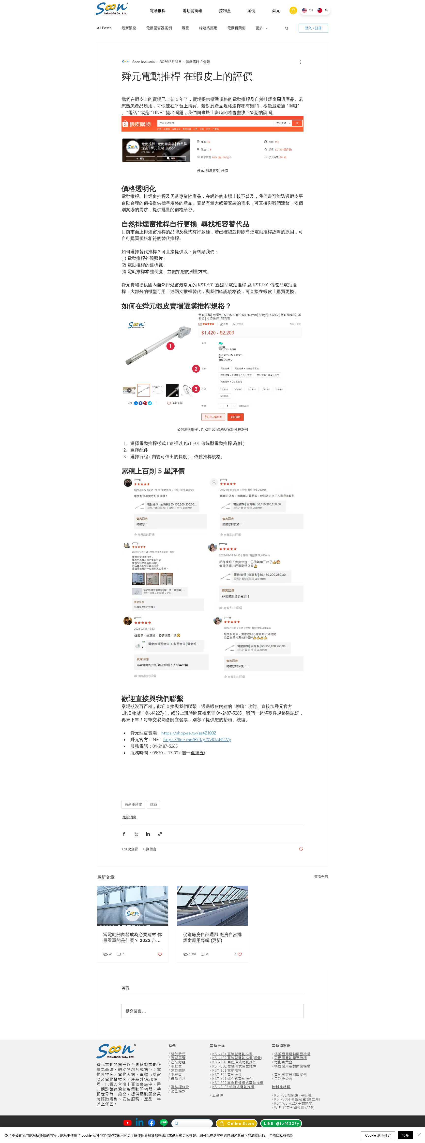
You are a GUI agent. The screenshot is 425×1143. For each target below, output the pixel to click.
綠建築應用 (208, 28)
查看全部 (321, 876)
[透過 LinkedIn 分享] (148, 834)
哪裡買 (176, 1066)
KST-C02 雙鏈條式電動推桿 (234, 1066)
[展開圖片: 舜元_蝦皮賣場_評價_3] (162, 576)
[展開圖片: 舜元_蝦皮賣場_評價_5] (165, 647)
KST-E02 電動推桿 (227, 1074)
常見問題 (178, 1070)
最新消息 (128, 28)
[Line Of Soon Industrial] (163, 1123)
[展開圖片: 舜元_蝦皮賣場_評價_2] (256, 507)
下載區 (176, 1074)
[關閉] (419, 1135)
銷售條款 (178, 1091)
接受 (405, 1135)
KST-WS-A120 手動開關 (293, 1103)
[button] (157, 10)
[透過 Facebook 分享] (123, 834)
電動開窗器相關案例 (290, 1074)
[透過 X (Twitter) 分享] (136, 834)
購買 (153, 805)
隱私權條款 (180, 1087)
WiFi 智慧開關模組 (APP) (294, 1107)
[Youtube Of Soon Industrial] (127, 1123)
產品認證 (178, 1062)
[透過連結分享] (160, 834)
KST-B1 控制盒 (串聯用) (293, 1095)
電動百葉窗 (236, 28)
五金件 (217, 1095)
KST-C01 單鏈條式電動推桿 (234, 1062)
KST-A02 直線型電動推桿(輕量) (237, 1058)
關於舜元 (178, 1054)
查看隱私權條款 (281, 1135)
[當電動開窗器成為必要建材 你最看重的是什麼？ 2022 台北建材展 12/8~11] (132, 906)
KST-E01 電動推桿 (227, 1070)
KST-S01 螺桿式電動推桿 (232, 1078)
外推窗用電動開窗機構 (292, 1054)
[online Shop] (293, 10)
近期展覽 (178, 1058)
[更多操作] (301, 62)
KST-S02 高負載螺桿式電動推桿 (237, 1082)
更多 (259, 28)
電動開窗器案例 (159, 28)
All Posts (104, 28)
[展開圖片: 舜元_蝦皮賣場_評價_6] (257, 647)
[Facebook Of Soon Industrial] (151, 1123)
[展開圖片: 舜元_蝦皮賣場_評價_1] (164, 507)
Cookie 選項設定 (378, 1135)
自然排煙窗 (133, 805)
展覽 (185, 28)
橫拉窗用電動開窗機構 (292, 1066)
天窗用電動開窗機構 (290, 1058)
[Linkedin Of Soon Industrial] (139, 1123)
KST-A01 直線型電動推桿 (232, 1054)
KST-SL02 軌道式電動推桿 (233, 1087)
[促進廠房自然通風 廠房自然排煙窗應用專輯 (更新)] (212, 906)
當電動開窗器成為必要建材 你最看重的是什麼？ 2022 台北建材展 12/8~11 (132, 937)
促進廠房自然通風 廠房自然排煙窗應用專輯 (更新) (212, 937)
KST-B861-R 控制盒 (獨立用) (297, 1099)
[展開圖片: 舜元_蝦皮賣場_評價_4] (254, 576)
